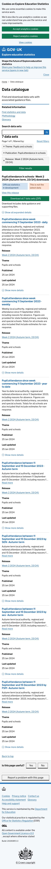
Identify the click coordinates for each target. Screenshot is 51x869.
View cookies (25, 42)
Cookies (6, 796)
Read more (7, 482)
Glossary (6, 119)
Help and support (11, 803)
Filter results (25, 168)
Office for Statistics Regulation (18, 820)
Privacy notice (19, 796)
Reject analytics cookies (25, 36)
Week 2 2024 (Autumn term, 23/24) (20, 255)
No (44, 765)
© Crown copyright (25, 862)
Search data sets (12, 126)
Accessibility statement (14, 799)
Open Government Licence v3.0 (18, 833)
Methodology (8, 115)
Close (46, 74)
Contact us (33, 796)
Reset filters (43, 141)
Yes (32, 765)
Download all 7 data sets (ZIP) (25, 198)
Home (4, 82)
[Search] (46, 132)
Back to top (8, 756)
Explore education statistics (18, 54)
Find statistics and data (14, 112)
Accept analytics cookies (25, 29)
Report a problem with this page (25, 777)
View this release (10, 192)
